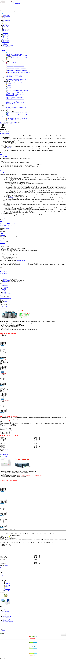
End (2, 575)
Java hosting (4, 610)
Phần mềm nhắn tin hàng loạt (5, 298)
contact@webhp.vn (9, 147)
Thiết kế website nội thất (5, 38)
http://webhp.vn (23, 190)
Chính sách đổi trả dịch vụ (5, 133)
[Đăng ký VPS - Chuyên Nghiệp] (2, 385)
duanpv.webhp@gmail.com (21, 260)
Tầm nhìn (3, 630)
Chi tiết (1, 154)
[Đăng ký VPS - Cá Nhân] (2, 358)
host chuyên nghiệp (5, 287)
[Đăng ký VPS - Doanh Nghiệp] (2, 399)
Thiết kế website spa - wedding (6, 618)
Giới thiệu (5, 266)
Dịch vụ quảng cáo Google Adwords (7, 45)
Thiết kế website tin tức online (6, 616)
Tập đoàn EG (2, 233)
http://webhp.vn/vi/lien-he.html (52, 215)
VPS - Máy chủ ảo (3, 306)
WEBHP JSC (2, 122)
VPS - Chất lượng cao (4, 454)
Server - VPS (6, 449)
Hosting (5, 282)
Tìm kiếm (3, 47)
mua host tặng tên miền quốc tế (6, 293)
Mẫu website (13, 104)
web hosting (4, 291)
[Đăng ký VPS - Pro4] (2, 527)
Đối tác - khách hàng (5, 36)
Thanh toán (2, 243)
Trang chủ (3, 12)
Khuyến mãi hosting (4, 271)
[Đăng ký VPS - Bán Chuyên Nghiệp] (2, 372)
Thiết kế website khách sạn (6, 41)
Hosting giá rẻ (4, 612)
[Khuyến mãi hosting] (3, 273)
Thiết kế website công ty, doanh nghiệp (7, 621)
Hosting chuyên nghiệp (5, 611)
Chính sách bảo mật (4, 172)
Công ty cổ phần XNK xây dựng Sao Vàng (8, 223)
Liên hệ (3, 48)
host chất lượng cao (5, 290)
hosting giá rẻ (4, 288)
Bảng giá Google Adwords (6, 46)
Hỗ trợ (5, 151)
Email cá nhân (4, 43)
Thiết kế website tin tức (5, 42)
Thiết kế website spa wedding (6, 39)
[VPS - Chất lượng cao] (3, 456)
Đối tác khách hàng (6, 228)
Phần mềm (5, 301)
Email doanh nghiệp (5, 44)
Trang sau (3, 574)
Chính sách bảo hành (4, 156)
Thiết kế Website (4, 91)
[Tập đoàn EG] (2, 235)
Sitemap (3, 631)
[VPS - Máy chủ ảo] (3, 308)
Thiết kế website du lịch (5, 40)
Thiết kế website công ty (5, 37)
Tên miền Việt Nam (13, 122)
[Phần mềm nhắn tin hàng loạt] (4, 299)
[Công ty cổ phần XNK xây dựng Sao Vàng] (6, 225)
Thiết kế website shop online (15, 96)
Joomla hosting (4, 609)
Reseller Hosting (4, 608)
